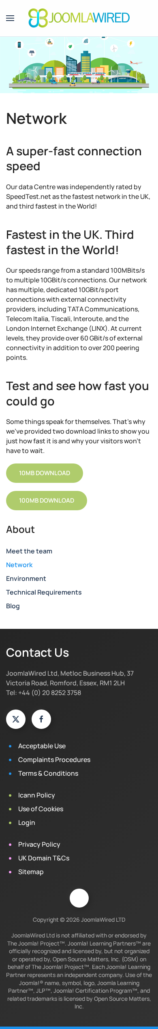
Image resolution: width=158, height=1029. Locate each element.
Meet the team (29, 551)
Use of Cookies (40, 808)
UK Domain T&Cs (43, 858)
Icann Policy (36, 795)
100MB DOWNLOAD (46, 500)
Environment (26, 578)
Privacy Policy (39, 844)
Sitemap (31, 871)
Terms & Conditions (48, 773)
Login (26, 822)
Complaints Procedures (54, 759)
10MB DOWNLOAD (44, 473)
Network (19, 564)
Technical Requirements (44, 592)
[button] (10, 18)
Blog (13, 605)
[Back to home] (79, 18)
